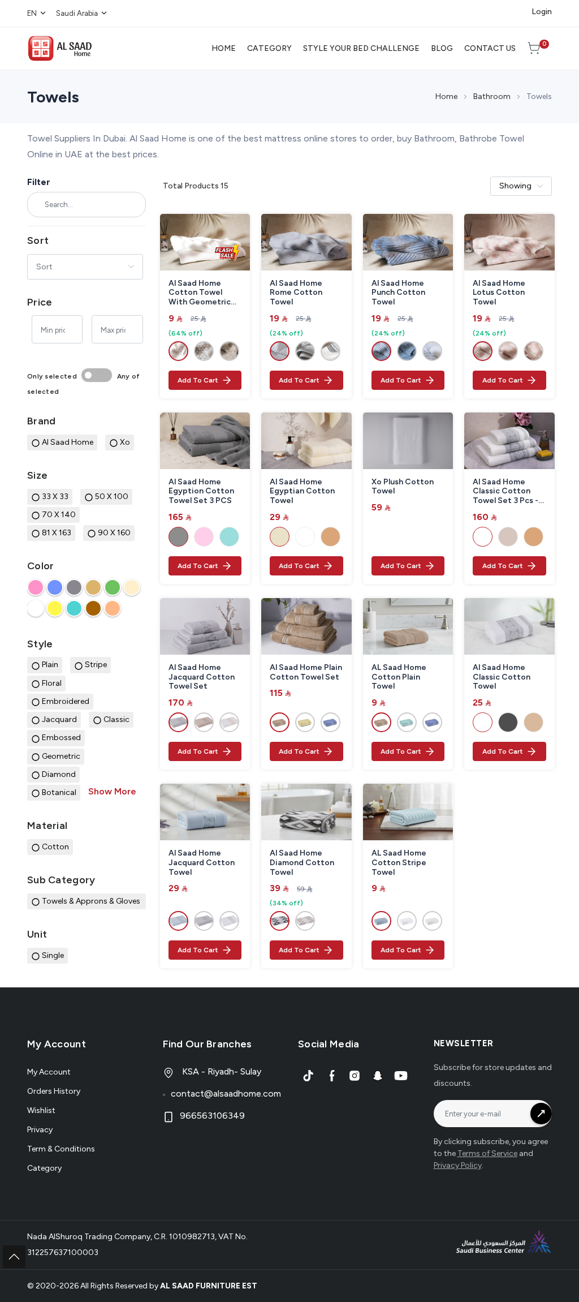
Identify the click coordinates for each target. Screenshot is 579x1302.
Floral (52, 683)
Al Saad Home (67, 442)
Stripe (96, 664)
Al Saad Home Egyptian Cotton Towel (302, 492)
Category (44, 1168)
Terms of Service (487, 1153)
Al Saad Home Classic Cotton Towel (501, 677)
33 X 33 (55, 496)
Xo (125, 442)
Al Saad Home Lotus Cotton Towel (499, 293)
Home (446, 96)
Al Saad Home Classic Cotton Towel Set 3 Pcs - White (505, 492)
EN (32, 13)
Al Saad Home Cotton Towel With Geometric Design (199, 293)
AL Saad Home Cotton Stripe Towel (398, 863)
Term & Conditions (61, 1149)
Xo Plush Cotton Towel (402, 487)
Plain (50, 664)
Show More (112, 791)
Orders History (53, 1091)
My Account (49, 1072)
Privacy (40, 1130)
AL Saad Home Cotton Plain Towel (398, 677)
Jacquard (59, 719)
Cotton (55, 847)
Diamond (59, 774)
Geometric (61, 756)
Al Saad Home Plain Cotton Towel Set (306, 672)
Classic (116, 719)
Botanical (59, 792)
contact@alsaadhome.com (226, 1093)
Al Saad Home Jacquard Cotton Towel (201, 863)
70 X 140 (59, 514)
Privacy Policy (458, 1165)
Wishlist (41, 1110)
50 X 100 (111, 496)
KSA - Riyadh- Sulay (220, 1071)
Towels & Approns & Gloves (92, 901)
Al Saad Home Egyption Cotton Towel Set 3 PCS (201, 492)
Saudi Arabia (77, 13)
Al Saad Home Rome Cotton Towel (296, 293)
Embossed (61, 737)
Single (53, 955)
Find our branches (207, 1044)
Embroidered (65, 701)
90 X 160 (114, 533)
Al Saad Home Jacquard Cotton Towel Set (201, 677)
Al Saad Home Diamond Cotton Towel (302, 863)
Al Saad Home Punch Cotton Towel (398, 293)
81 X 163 (56, 533)
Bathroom (492, 96)
